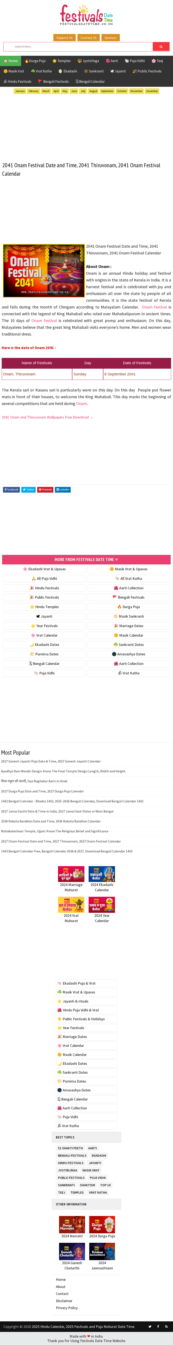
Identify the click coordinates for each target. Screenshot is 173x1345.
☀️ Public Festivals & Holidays (81, 1018)
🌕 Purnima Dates (44, 654)
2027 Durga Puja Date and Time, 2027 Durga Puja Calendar (42, 791)
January (20, 91)
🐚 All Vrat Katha (128, 578)
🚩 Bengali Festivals (53, 81)
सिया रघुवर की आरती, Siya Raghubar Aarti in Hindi (34, 781)
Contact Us (89, 37)
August (93, 91)
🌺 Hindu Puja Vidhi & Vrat (78, 1010)
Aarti (92, 1147)
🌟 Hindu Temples (44, 606)
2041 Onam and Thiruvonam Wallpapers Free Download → (47, 417)
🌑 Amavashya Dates (128, 654)
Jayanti (95, 1162)
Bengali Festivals (72, 1154)
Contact (62, 1293)
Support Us (65, 37)
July (83, 91)
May (65, 91)
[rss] (166, 1326)
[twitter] (150, 1326)
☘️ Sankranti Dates (128, 644)
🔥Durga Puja (35, 60)
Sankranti (66, 1184)
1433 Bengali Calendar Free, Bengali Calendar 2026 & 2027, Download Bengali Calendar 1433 (66, 851)
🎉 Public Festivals (147, 71)
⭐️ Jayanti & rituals (72, 1001)
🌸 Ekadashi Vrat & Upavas (44, 569)
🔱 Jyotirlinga (88, 60)
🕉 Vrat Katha (128, 673)
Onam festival (154, 307)
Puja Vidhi (98, 1176)
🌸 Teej (157, 60)
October (122, 91)
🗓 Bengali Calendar (90, 81)
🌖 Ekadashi (67, 71)
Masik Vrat (91, 1169)
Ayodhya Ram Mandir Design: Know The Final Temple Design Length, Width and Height (63, 771)
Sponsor (111, 37)
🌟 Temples (61, 60)
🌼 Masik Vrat (13, 71)
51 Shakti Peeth (70, 1147)
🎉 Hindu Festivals (44, 588)
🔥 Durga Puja (128, 606)
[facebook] (158, 1326)
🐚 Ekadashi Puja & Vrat (76, 983)
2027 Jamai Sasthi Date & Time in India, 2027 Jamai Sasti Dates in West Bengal (57, 811)
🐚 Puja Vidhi (135, 60)
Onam (81, 403)
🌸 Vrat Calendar (44, 635)
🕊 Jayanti (118, 71)
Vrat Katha (98, 1191)
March (46, 91)
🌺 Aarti (112, 60)
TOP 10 (105, 1184)
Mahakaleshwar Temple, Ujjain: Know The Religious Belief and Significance (54, 831)
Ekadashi (99, 1154)
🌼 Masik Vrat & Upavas (128, 569)
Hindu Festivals (71, 1162)
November (136, 91)
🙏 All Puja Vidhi (44, 578)
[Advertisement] (86, 127)
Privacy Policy (67, 1307)
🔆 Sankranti (94, 71)
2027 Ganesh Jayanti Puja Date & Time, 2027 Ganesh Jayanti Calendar (51, 761)
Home (61, 1279)
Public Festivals (71, 1176)
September (107, 91)
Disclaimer (64, 1300)
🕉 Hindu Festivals (17, 81)
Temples (77, 1191)
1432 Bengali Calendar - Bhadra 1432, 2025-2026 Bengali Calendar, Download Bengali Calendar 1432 (72, 801)
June (74, 91)
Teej (61, 1191)
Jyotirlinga (67, 1169)
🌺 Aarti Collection (128, 588)
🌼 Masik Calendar (128, 635)
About (60, 1286)
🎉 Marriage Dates (128, 625)
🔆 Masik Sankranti (128, 616)
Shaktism (87, 1184)
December (152, 91)
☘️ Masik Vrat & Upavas (76, 992)
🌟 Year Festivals (44, 625)
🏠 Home (10, 60)
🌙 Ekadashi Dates (44, 644)
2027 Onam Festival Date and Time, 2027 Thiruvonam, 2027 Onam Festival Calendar (61, 841)
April (56, 91)
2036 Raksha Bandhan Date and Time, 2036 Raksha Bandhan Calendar (51, 821)
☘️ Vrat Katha (41, 71)
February (34, 91)
